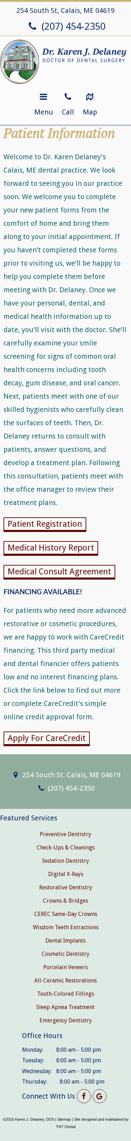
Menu (43, 112)
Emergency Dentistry (65, 1020)
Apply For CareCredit (47, 738)
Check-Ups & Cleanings (66, 847)
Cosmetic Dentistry (65, 954)
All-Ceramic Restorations (65, 980)
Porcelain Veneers (65, 967)
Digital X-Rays (65, 874)
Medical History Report (51, 548)
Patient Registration (45, 524)
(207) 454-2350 (72, 26)
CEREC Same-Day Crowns (65, 914)
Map (90, 112)
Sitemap (64, 1119)
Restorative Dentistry (65, 887)
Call (68, 112)
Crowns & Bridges (65, 900)
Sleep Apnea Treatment (65, 1007)
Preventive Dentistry (65, 834)
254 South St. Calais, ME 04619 (71, 775)
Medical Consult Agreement (59, 571)
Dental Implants (65, 940)
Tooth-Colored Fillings (65, 993)
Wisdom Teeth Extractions (66, 927)
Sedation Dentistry (65, 861)
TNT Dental (65, 1127)
